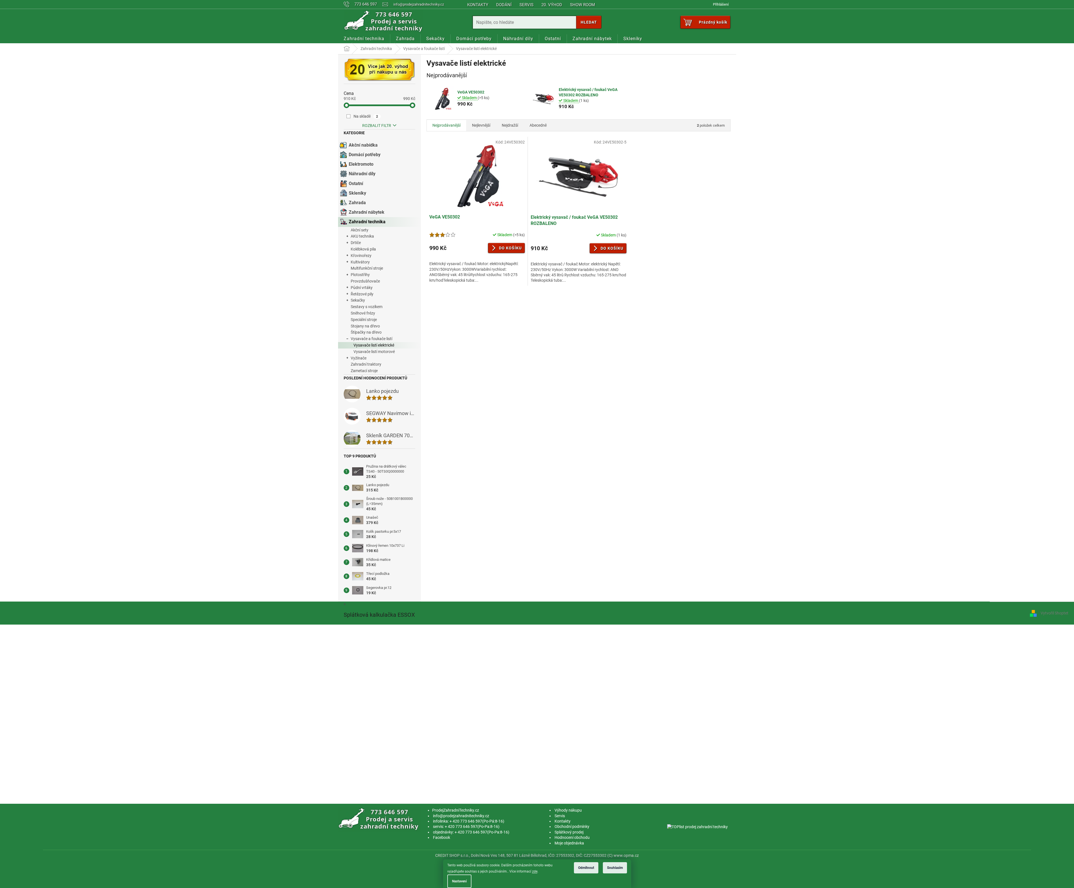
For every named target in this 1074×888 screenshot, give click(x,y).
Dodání (504, 4)
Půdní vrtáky (362, 287)
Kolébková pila (363, 249)
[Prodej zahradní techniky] (379, 819)
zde (534, 871)
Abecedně (538, 125)
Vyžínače (358, 358)
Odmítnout (586, 868)
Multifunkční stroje (367, 268)
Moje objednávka (569, 843)
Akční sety (359, 230)
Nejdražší (510, 125)
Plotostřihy (360, 274)
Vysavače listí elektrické (374, 345)
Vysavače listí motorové (374, 351)
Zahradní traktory (366, 364)
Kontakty (477, 4)
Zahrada (357, 202)
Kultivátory (360, 262)
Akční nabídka (363, 145)
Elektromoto (361, 164)
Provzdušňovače (365, 281)
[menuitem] (364, 38)
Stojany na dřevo (365, 326)
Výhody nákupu (568, 810)
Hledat (589, 22)
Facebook (441, 837)
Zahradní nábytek (366, 212)
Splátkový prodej (569, 832)
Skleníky (357, 193)
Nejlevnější (481, 125)
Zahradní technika (367, 221)
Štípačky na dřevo (366, 332)
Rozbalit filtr (376, 125)
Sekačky (358, 300)
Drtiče (356, 242)
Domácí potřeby (364, 154)
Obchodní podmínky (572, 826)
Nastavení (459, 881)
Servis (526, 4)
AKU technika (362, 236)
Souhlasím (615, 868)
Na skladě (366, 116)
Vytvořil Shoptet (1054, 613)
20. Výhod (551, 4)
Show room (582, 4)
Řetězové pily (362, 294)
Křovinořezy (361, 255)
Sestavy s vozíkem (366, 306)
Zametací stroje (364, 370)
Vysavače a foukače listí (371, 338)
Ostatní (356, 183)
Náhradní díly (362, 173)
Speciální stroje (364, 319)
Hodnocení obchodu (572, 837)
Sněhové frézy (363, 313)
